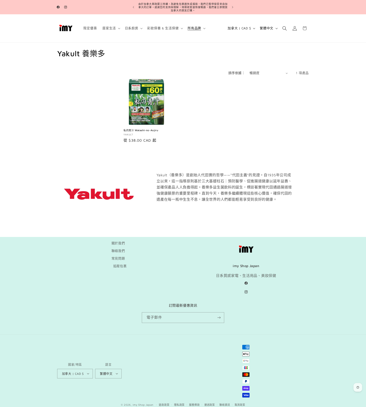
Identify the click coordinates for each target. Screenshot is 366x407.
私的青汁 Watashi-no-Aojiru (141, 130)
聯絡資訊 (224, 404)
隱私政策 (179, 404)
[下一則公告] (232, 7)
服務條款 (194, 404)
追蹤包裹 (120, 266)
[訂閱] (219, 317)
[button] (111, 28)
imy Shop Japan (143, 404)
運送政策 (209, 404)
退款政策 (164, 404)
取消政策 (240, 404)
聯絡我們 (118, 251)
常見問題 (118, 258)
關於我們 (118, 243)
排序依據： (236, 73)
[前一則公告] (133, 7)
